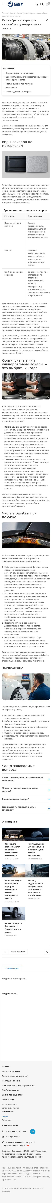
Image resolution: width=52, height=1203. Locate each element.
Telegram (32, 1131)
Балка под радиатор (12, 1095)
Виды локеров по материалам (20, 73)
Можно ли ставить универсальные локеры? (20, 789)
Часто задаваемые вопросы (19, 92)
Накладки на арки (11, 1080)
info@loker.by (12, 1136)
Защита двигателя (11, 1071)
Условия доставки (10, 1108)
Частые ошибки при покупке (19, 84)
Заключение (11, 88)
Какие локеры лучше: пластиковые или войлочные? (22, 779)
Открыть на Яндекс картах (14, 1145)
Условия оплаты (9, 1104)
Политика (6, 1120)
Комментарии (12, 968)
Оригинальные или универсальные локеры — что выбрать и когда (27, 78)
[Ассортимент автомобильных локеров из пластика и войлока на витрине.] (26, 47)
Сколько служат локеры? (15, 799)
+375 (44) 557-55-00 (16, 1131)
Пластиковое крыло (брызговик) (18, 1085)
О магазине (7, 1111)
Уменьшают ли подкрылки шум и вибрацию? (19, 808)
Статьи (5, 1116)
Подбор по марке (11, 1090)
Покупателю (8, 1099)
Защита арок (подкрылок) (15, 1076)
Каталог (6, 1066)
